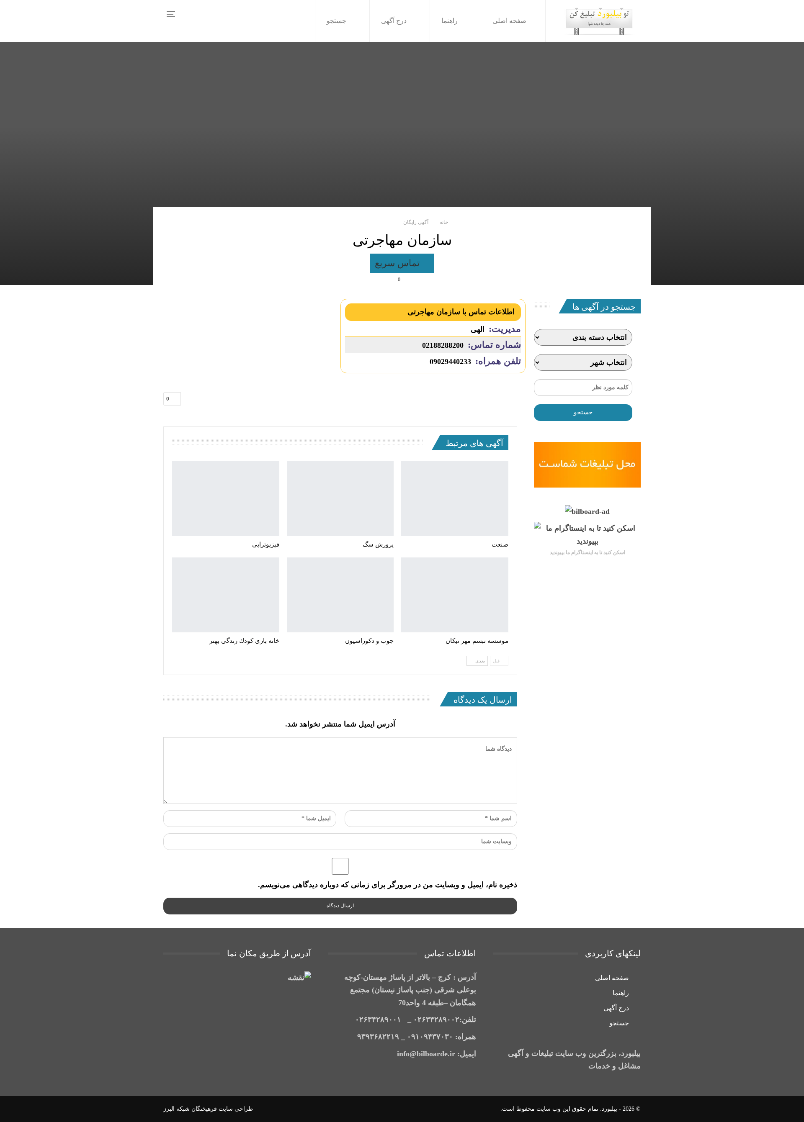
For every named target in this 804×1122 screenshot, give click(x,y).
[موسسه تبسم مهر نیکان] (454, 594)
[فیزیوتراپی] (225, 498)
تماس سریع (398, 263)
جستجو (336, 20)
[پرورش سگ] (340, 498)
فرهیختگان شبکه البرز (190, 1109)
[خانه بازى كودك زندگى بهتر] (225, 594)
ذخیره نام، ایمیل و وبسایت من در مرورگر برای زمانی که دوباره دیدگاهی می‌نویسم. (387, 885)
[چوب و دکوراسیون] (340, 594)
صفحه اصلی (509, 20)
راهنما (449, 20)
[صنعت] (454, 498)
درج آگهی (394, 20)
